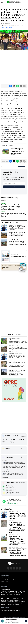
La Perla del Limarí (19, 601)
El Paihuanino (10, 600)
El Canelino (18, 603)
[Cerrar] (26, 621)
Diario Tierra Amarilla (10, 592)
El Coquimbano (17, 598)
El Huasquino (10, 594)
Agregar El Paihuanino (7, 27)
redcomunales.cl (5, 578)
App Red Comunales (22, 612)
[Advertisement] (14, 66)
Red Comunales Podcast (10, 612)
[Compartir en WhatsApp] (17, 86)
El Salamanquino (10, 604)
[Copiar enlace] (24, 86)
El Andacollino (17, 600)
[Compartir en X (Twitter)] (14, 86)
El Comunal (3, 598)
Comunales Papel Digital (6, 610)
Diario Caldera (18, 591)
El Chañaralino (11, 591)
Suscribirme (14, 187)
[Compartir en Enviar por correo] (21, 86)
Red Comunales (6, 23)
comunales (17, 197)
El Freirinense (17, 594)
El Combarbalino (11, 603)
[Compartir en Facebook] (10, 86)
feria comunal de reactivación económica (13, 199)
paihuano (4, 200)
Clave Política (16, 610)
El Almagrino (4, 591)
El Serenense (10, 598)
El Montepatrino (10, 601)
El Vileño (17, 604)
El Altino (18, 592)
